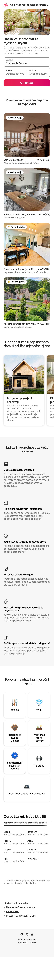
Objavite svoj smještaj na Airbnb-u (29, 4)
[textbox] (15, 74)
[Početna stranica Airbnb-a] (6, 4)
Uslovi (33, 942)
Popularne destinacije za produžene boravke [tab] (25, 822)
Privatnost (23, 942)
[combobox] (27, 63)
